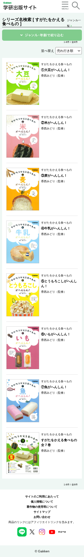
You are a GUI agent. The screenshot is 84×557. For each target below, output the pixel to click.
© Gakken (42, 551)
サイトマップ (42, 511)
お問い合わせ (42, 517)
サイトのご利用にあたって (42, 496)
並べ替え (47, 51)
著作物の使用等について (42, 506)
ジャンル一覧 (74, 21)
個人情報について (42, 501)
